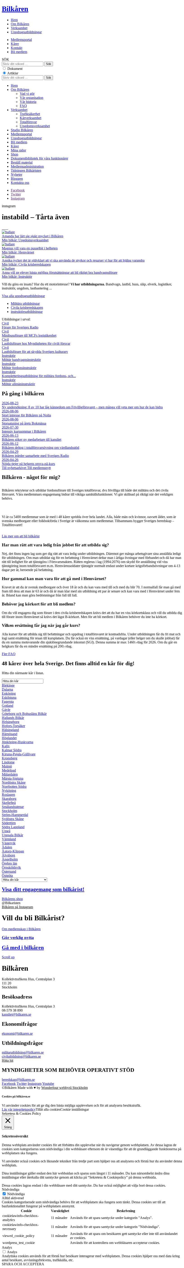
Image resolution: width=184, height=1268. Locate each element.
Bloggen (17, 178)
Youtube (48, 1084)
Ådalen (7, 847)
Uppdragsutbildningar (26, 32)
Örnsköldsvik (11, 867)
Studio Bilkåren (22, 130)
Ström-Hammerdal (15, 815)
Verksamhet (19, 28)
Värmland (9, 839)
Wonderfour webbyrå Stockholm (64, 1088)
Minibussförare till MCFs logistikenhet (29, 333)
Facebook (18, 190)
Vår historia (28, 102)
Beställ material (22, 162)
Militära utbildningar (25, 303)
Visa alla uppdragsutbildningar (23, 296)
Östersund (9, 871)
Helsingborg (10, 722)
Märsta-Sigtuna (12, 778)
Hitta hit (7, 1060)
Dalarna (7, 689)
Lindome (8, 762)
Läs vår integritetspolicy (19, 1109)
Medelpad (9, 770)
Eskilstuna (9, 697)
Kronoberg (9, 758)
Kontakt (16, 48)
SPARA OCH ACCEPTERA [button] (23, 1264)
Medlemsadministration (27, 166)
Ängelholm (10, 859)
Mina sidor (18, 150)
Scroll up (8, 957)
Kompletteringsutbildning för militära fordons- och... (39, 374)
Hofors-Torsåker (13, 726)
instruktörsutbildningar (27, 312)
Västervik (8, 843)
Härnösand (9, 734)
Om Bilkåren (20, 24)
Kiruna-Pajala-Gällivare (18, 754)
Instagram (18, 198)
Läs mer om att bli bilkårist (20, 536)
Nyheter (16, 174)
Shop (14, 154)
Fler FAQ (8, 654)
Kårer (15, 44)
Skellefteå (9, 803)
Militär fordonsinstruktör (19, 366)
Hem (14, 20)
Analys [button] (7, 1247)
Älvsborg (8, 855)
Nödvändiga (16, 1194)
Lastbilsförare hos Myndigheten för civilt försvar (36, 341)
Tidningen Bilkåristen (26, 170)
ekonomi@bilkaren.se (17, 1033)
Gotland (7, 705)
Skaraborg (9, 799)
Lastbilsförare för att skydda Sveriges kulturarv (35, 350)
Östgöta (7, 875)
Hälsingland (10, 730)
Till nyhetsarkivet (14, 468)
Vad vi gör (27, 94)
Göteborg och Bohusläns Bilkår (24, 714)
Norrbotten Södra (14, 786)
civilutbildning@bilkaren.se (21, 1056)
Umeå (6, 831)
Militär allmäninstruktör (18, 382)
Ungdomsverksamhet (35, 126)
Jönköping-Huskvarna (17, 742)
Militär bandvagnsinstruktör (21, 358)
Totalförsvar (28, 122)
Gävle (6, 710)
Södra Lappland (13, 827)
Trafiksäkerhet (30, 114)
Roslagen (8, 794)
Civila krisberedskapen (27, 307)
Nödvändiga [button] (10, 1189)
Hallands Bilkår (13, 718)
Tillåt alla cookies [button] (48, 1109)
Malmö (7, 766)
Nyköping (9, 790)
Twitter (16, 194)
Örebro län (9, 863)
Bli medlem (19, 52)
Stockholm (9, 811)
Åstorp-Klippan (13, 851)
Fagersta (8, 701)
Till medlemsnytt (39, 468)
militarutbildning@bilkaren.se (23, 1052)
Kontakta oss (20, 183)
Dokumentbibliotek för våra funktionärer (39, 158)
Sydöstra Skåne (13, 819)
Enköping (9, 693)
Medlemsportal (21, 40)
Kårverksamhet (30, 118)
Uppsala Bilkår (12, 835)
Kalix (6, 746)
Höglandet (9, 738)
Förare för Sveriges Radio (20, 325)
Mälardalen (10, 774)
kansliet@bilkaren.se (16, 1014)
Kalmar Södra (12, 750)
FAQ (23, 106)
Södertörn (9, 823)
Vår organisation (31, 98)
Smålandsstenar (13, 807)
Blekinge (8, 685)
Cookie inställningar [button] (74, 1109)
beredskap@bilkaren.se (18, 1079)
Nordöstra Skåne (14, 782)
